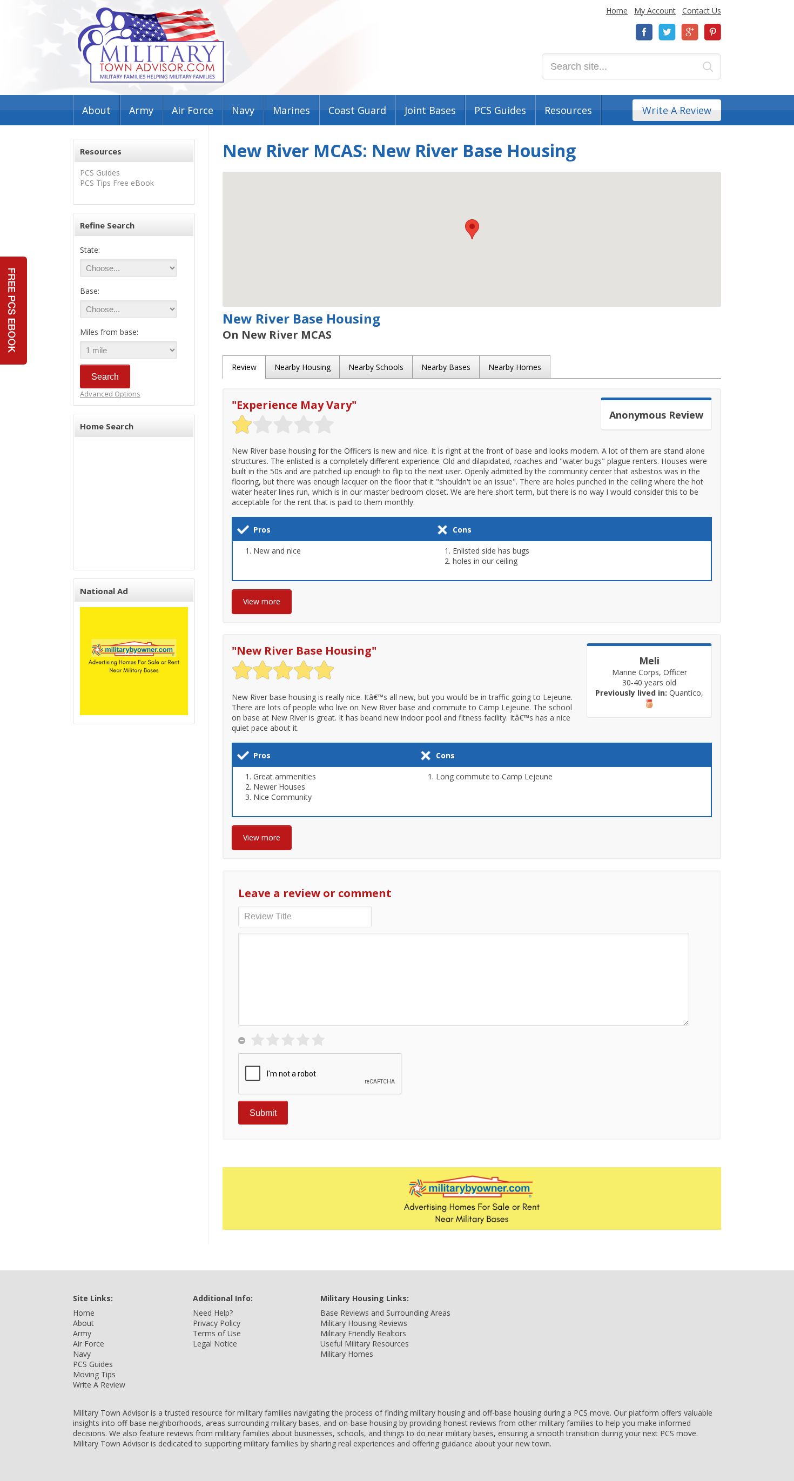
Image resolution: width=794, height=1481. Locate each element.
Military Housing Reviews (363, 1323)
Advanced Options (110, 394)
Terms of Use (217, 1333)
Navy (243, 110)
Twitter (667, 32)
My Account (655, 10)
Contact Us (701, 10)
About (96, 110)
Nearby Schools (375, 367)
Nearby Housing (302, 367)
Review (244, 367)
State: (90, 250)
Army (141, 110)
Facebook (644, 32)
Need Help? (213, 1313)
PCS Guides (500, 110)
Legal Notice (215, 1343)
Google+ (689, 32)
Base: (89, 291)
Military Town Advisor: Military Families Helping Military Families (151, 45)
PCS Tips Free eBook (117, 183)
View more (261, 601)
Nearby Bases (445, 367)
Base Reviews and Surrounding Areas (385, 1313)
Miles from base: (109, 332)
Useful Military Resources (364, 1343)
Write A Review (676, 110)
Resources (568, 110)
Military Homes (346, 1354)
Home (617, 10)
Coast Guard (357, 110)
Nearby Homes (514, 367)
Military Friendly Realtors (363, 1333)
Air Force (192, 110)
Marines (291, 110)
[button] (472, 229)
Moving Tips (94, 1374)
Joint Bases (430, 110)
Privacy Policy (216, 1323)
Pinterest (712, 32)
